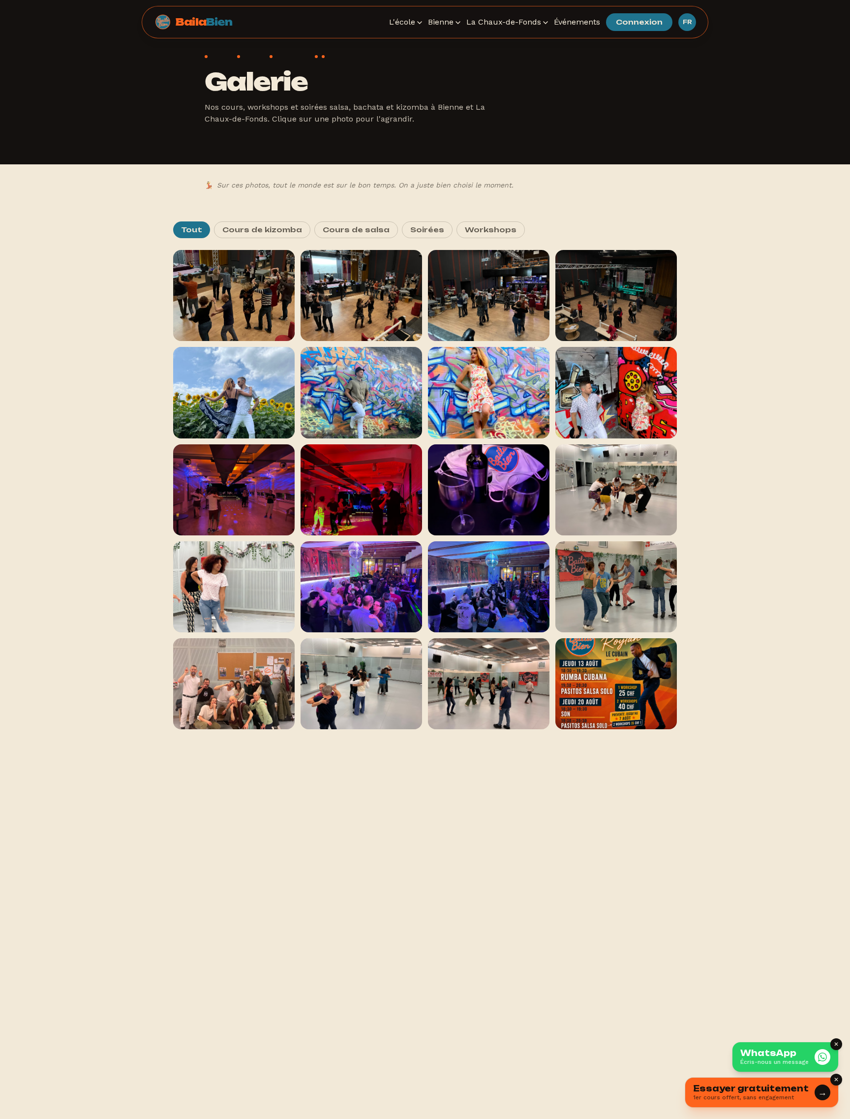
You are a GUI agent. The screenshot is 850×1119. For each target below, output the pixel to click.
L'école (402, 22)
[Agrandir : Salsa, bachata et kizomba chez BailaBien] (488, 489)
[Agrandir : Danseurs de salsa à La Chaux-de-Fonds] (361, 295)
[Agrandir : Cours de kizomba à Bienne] (361, 683)
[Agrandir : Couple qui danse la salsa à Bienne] (234, 392)
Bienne (441, 22)
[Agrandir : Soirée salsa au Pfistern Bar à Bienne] (361, 586)
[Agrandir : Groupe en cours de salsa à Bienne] (234, 683)
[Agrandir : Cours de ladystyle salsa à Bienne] (616, 489)
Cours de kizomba (262, 229)
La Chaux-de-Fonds (503, 22)
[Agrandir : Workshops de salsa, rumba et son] (616, 683)
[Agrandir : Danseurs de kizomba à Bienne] (488, 683)
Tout (191, 229)
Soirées (427, 229)
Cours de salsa (356, 229)
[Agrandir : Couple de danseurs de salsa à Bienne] (616, 392)
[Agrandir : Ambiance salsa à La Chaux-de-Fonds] (488, 295)
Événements (577, 22)
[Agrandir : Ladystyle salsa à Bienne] (234, 586)
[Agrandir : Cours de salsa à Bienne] (361, 489)
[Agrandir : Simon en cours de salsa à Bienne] (361, 392)
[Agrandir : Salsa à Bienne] (234, 489)
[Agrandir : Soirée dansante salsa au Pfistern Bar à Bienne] (488, 586)
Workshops (490, 229)
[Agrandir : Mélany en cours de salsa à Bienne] (488, 392)
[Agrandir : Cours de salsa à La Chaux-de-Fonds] (234, 295)
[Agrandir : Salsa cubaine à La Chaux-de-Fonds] (616, 295)
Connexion (639, 22)
